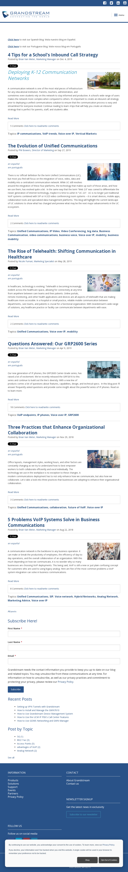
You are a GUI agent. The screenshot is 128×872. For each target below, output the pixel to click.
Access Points (25, 743)
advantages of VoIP (28, 747)
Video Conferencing (73, 231)
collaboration (58, 507)
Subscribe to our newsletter (83, 814)
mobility (101, 235)
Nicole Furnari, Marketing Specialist (36, 261)
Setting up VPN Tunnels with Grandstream (38, 706)
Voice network (64, 596)
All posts (12, 611)
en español (13, 450)
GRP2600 (73, 415)
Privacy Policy (108, 845)
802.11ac (23, 739)
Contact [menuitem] (72, 772)
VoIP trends (49, 133)
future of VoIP (77, 507)
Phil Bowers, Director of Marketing (36, 150)
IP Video (55, 231)
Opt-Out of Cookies (109, 860)
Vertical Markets (86, 133)
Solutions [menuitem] (13, 783)
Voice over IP (66, 133)
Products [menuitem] (13, 780)
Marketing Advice (19, 600)
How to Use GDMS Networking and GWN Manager (43, 720)
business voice (68, 235)
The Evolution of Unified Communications (52, 146)
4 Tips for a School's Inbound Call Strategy (53, 55)
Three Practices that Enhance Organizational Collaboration (56, 430)
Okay (87, 860)
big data (92, 231)
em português (15, 365)
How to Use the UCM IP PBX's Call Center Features (43, 717)
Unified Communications (32, 231)
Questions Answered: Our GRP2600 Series (52, 344)
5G (20, 736)
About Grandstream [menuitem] (78, 780)
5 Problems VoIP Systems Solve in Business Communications (54, 522)
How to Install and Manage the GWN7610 (38, 710)
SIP (51, 596)
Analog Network (107, 596)
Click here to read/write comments (41, 125)
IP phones (43, 415)
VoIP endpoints (26, 415)
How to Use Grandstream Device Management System (45, 713)
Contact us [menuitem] (72, 783)
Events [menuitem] (12, 790)
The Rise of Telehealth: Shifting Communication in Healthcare (62, 254)
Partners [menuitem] (13, 793)
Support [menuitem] (12, 787)
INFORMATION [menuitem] (17, 772)
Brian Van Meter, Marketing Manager (37, 59)
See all (11, 757)
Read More (13, 118)
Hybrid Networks (85, 596)
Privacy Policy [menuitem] (15, 797)
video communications (43, 235)
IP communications (29, 133)
